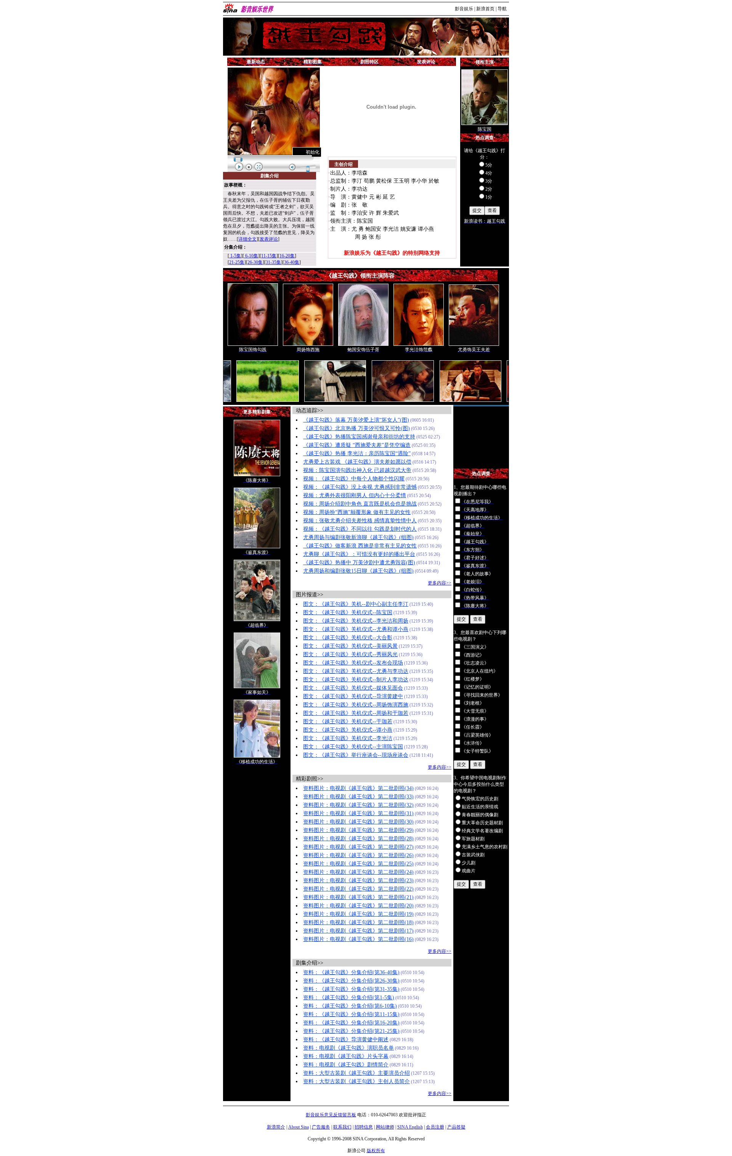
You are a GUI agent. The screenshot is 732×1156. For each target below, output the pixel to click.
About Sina (298, 1127)
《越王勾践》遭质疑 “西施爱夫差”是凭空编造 (357, 445)
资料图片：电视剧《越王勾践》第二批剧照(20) (358, 906)
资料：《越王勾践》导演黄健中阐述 (345, 1039)
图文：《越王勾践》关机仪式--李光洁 (347, 738)
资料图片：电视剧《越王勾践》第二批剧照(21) (358, 897)
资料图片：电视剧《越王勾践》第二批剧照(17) (358, 931)
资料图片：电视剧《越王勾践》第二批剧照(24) (358, 872)
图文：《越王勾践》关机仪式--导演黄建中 (353, 696)
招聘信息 (364, 1127)
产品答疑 (456, 1127)
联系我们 (342, 1127)
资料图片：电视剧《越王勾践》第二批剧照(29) (358, 830)
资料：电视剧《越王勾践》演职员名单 (348, 1048)
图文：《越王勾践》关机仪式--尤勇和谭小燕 (355, 629)
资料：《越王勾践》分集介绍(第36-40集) (351, 972)
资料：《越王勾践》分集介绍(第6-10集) (350, 1006)
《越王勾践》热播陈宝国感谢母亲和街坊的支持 (359, 437)
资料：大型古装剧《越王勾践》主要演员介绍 (356, 1073)
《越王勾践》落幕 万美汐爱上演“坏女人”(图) (356, 420)
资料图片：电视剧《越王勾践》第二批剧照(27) (358, 847)
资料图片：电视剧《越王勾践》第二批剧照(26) (358, 855)
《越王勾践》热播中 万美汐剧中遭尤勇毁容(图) (359, 562)
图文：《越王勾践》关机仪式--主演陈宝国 (353, 747)
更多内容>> (439, 583)
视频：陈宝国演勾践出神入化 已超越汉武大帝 (357, 470)
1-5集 (235, 255)
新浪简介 (276, 1127)
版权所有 (376, 1150)
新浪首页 (485, 8)
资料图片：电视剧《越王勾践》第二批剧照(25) (358, 864)
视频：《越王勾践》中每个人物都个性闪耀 (354, 479)
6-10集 (251, 255)
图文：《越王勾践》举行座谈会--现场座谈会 (355, 755)
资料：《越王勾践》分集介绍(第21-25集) (351, 1031)
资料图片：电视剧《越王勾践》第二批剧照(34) (358, 788)
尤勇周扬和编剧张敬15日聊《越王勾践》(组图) (358, 571)
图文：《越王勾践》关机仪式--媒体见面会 (353, 688)
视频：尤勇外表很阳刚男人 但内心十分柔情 (354, 495)
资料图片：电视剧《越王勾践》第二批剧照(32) (358, 805)
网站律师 (385, 1127)
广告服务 (321, 1127)
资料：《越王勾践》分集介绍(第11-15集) (351, 1014)
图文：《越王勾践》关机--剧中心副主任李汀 (355, 604)
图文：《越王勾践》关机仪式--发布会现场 (353, 663)
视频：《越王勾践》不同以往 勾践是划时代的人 (360, 529)
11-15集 (268, 255)
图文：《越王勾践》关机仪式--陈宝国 (347, 612)
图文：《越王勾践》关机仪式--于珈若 (347, 721)
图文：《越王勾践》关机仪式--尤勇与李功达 (355, 671)
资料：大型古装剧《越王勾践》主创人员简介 (356, 1081)
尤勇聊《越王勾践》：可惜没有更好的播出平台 (359, 554)
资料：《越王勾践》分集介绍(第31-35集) (351, 989)
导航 (502, 8)
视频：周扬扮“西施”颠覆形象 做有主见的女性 (357, 512)
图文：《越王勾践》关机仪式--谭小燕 (347, 730)
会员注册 (435, 1127)
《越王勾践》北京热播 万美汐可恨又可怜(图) (356, 428)
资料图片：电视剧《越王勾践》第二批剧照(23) (358, 880)
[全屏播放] (258, 166)
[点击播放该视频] (273, 111)
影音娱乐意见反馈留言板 (331, 1114)
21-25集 (236, 262)
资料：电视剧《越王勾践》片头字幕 (345, 1056)
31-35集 (273, 262)
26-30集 (255, 262)
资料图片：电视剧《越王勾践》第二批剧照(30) (358, 822)
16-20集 (287, 255)
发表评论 (269, 239)
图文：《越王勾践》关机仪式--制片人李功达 (355, 679)
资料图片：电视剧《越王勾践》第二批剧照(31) (358, 813)
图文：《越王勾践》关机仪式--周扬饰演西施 (355, 705)
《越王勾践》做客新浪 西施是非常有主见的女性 (360, 546)
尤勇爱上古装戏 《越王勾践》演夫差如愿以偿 (357, 462)
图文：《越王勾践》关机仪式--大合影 (347, 638)
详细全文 (247, 239)
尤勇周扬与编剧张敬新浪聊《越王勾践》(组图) (358, 537)
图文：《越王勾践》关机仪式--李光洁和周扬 (355, 621)
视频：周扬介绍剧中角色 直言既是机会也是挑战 (360, 504)
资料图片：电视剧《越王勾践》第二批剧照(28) (358, 838)
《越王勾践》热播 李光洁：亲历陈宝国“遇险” (357, 453)
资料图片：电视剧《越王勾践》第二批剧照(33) (358, 797)
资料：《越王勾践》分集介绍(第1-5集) (348, 997)
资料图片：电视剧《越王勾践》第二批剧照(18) (358, 922)
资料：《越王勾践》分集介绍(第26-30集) (351, 981)
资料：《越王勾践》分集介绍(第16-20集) (351, 1023)
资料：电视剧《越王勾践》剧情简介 (345, 1065)
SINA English (410, 1127)
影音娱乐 (464, 8)
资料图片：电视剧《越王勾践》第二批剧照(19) (358, 914)
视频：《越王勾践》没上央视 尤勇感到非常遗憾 (360, 487)
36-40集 (291, 262)
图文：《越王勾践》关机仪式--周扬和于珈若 (355, 713)
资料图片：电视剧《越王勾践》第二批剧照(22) (358, 889)
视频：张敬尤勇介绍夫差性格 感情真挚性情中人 (360, 520)
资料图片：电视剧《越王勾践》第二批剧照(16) (358, 939)
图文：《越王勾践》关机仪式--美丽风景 (350, 646)
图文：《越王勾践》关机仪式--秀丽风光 (350, 654)
